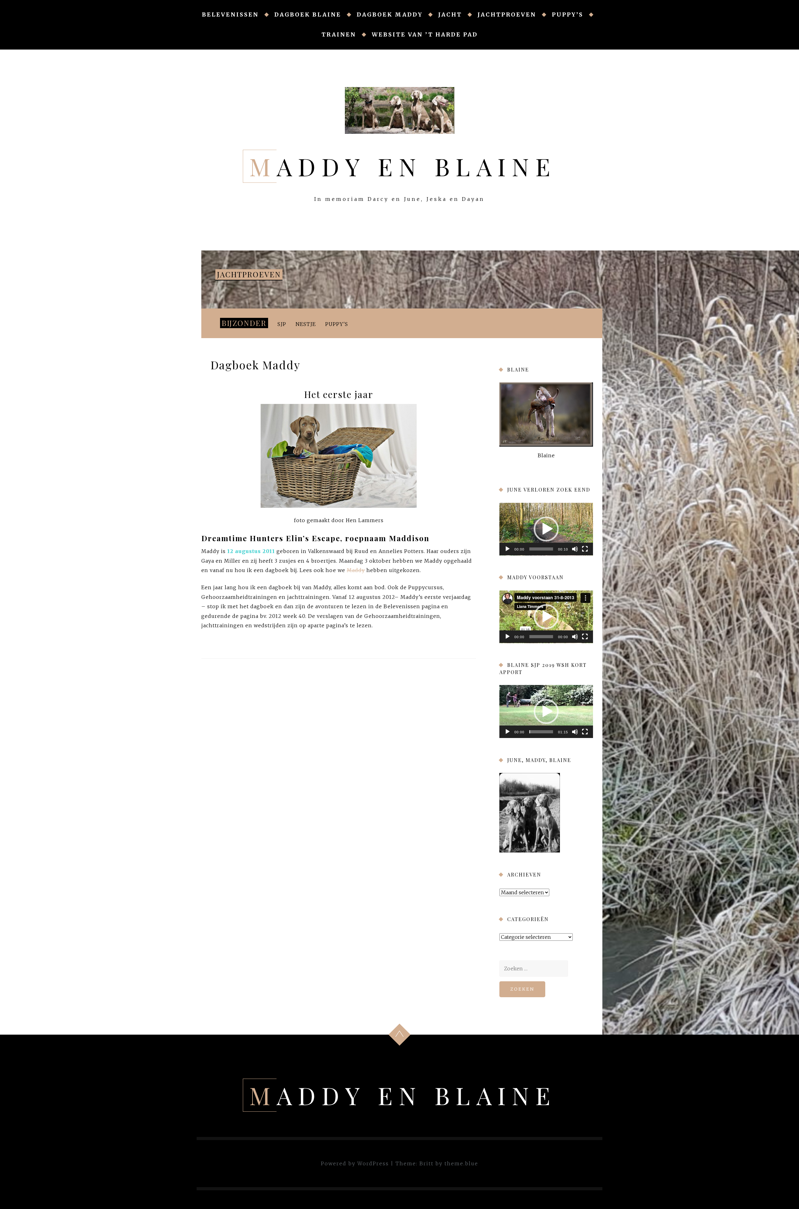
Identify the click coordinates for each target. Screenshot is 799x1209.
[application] (546, 529)
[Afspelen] (507, 549)
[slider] (541, 549)
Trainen (338, 34)
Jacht (450, 14)
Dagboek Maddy (390, 14)
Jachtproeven (507, 14)
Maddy (356, 570)
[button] (546, 529)
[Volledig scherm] (585, 549)
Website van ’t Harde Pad (425, 34)
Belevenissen (230, 14)
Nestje (306, 324)
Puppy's (336, 324)
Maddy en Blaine (402, 166)
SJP (281, 324)
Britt (426, 1163)
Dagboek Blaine (307, 14)
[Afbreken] (575, 549)
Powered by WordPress (355, 1163)
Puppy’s (567, 14)
